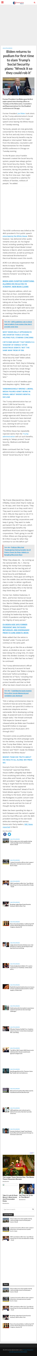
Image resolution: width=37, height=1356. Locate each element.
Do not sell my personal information (21, 1351)
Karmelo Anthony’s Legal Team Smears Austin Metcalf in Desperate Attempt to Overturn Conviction (21, 1133)
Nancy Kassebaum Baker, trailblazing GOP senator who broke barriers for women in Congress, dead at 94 (22, 925)
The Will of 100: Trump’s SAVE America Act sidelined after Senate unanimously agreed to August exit (22, 1052)
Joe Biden (21, 113)
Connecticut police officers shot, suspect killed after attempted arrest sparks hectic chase (22, 864)
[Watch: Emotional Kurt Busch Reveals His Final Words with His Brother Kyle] (6, 1090)
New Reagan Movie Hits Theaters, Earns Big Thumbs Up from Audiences (21, 1072)
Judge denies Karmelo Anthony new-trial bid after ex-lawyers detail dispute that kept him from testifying (21, 946)
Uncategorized (7, 48)
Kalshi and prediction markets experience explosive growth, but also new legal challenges (22, 1009)
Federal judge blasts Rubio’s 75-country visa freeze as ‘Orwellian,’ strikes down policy (21, 967)
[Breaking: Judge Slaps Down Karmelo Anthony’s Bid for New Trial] (6, 904)
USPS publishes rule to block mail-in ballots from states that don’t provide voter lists (21, 1112)
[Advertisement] (18, 25)
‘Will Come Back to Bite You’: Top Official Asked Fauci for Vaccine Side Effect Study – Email (22, 885)
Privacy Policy (26, 1350)
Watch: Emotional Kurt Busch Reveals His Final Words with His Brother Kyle (21, 1091)
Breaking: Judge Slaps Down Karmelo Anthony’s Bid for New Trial (20, 905)
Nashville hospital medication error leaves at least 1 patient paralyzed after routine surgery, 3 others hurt (22, 988)
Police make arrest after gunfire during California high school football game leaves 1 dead (21, 843)
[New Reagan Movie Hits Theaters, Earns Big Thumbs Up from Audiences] (6, 1071)
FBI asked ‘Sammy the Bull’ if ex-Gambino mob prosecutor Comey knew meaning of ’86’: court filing (21, 1030)
